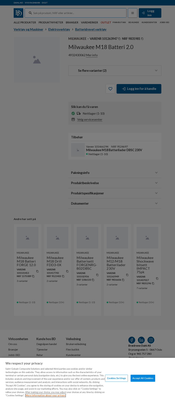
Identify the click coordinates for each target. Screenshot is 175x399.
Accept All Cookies (142, 378)
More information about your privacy (45, 395)
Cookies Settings (116, 378)
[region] (87, 378)
